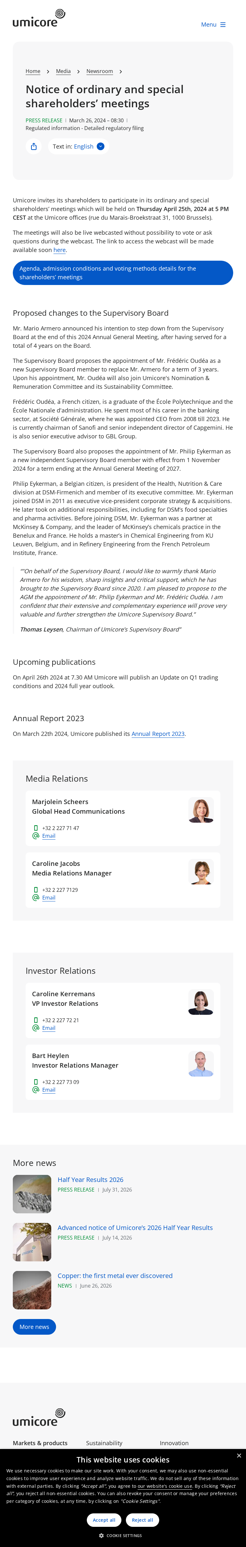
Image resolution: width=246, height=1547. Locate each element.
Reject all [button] (142, 1520)
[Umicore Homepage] (47, 1417)
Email (48, 835)
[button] (123, 1535)
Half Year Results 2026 (90, 1179)
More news (34, 1327)
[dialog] (123, 1498)
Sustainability (104, 1443)
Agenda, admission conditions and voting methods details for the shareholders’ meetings (108, 273)
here (59, 250)
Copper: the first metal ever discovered (115, 1275)
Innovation (174, 1443)
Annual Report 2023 (158, 733)
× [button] (238, 1455)
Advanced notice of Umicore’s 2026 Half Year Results (135, 1227)
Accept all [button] (104, 1520)
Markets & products (40, 1443)
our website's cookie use (165, 1486)
